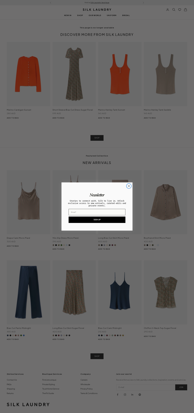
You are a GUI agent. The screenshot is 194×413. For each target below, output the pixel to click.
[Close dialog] (128, 186)
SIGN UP (97, 219)
